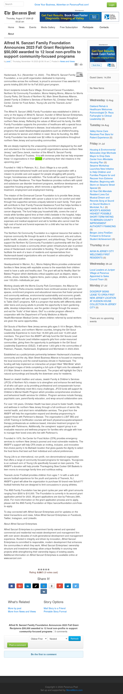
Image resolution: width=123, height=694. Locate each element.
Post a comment (17, 645)
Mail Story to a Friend (55, 608)
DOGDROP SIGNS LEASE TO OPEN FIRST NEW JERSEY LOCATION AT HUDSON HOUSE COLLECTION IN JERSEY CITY (103, 299)
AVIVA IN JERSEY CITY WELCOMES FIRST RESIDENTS (102, 254)
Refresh (75, 638)
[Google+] (19, 585)
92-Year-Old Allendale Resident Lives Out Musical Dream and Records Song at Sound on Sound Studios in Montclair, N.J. (102, 199)
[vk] (44, 591)
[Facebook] (11, 585)
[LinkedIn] (28, 585)
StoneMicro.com (74, 690)
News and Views (67, 61)
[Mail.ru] (44, 585)
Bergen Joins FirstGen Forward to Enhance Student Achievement (101, 236)
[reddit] (68, 585)
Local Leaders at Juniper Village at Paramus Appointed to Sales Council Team (102, 274)
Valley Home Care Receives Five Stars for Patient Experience (101, 134)
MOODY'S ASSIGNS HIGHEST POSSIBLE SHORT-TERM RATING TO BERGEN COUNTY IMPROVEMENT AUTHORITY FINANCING (103, 218)
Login (112, 4)
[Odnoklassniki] (52, 585)
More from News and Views (22, 611)
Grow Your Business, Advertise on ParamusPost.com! (62, 4)
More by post (14, 608)
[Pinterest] (60, 585)
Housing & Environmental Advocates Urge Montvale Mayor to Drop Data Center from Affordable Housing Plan (103, 156)
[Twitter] (76, 585)
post (8, 61)
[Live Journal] (36, 585)
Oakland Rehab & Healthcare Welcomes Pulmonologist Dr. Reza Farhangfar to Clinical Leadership (102, 112)
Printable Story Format (55, 611)
